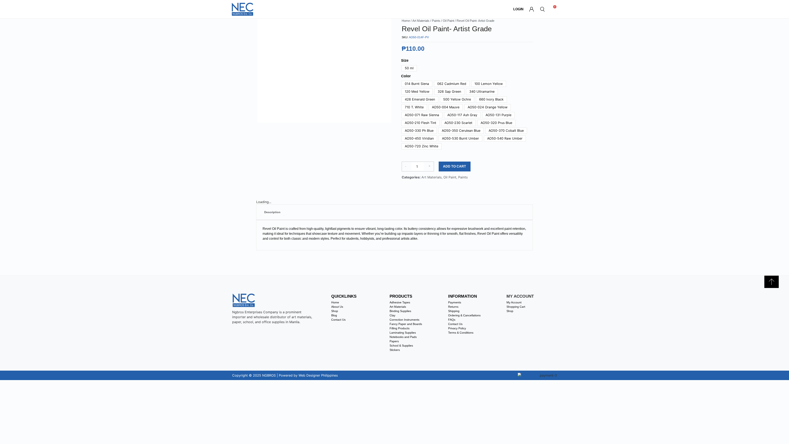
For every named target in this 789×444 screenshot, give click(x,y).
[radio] (409, 68)
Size (404, 60)
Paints (436, 20)
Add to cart (454, 166)
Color (406, 76)
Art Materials (420, 20)
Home (406, 20)
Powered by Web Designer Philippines (308, 375)
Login (518, 9)
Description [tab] (272, 212)
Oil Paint (448, 20)
